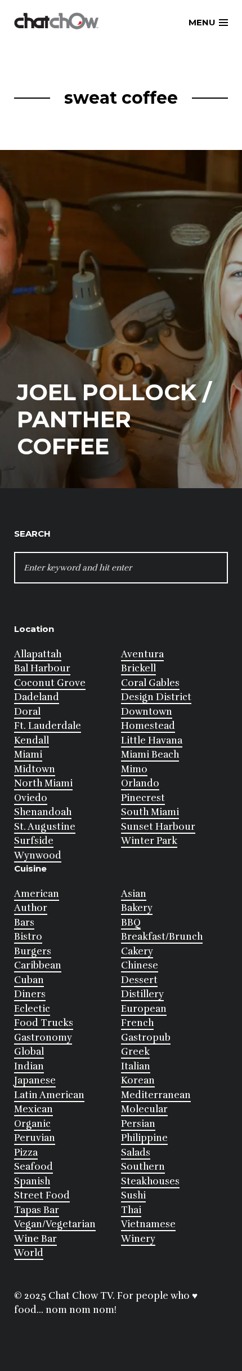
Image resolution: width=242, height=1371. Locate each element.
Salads (135, 1152)
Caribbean (37, 965)
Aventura (142, 654)
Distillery (142, 994)
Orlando (140, 783)
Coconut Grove (50, 683)
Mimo (134, 769)
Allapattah (37, 654)
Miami (28, 754)
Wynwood (37, 855)
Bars (24, 922)
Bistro (28, 937)
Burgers (32, 951)
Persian (138, 1124)
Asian (133, 894)
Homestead (148, 726)
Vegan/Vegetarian (55, 1224)
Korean (138, 1080)
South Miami (150, 812)
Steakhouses (150, 1181)
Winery (138, 1239)
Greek (135, 1052)
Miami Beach (150, 754)
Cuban (29, 980)
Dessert (139, 980)
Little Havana (151, 740)
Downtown (146, 712)
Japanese (35, 1080)
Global (29, 1052)
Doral (27, 712)
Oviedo (30, 798)
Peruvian (34, 1138)
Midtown (34, 769)
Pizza (26, 1152)
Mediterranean (156, 1095)
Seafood (33, 1167)
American (36, 894)
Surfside (33, 841)
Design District (156, 697)
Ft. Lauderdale (47, 726)
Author (30, 908)
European (144, 1009)
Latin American (49, 1095)
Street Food (42, 1195)
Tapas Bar (36, 1210)
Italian (135, 1066)
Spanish (32, 1181)
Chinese (139, 965)
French (137, 1023)
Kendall (31, 740)
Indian (29, 1066)
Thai (131, 1210)
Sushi (133, 1195)
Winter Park (149, 841)
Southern (143, 1167)
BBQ (131, 922)
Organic (32, 1124)
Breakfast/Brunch (162, 937)
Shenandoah (42, 812)
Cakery (137, 951)
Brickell (138, 668)
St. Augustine (44, 827)
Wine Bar (35, 1239)
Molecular (144, 1109)
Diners (30, 994)
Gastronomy (43, 1037)
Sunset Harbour (158, 827)
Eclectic (32, 1009)
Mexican (33, 1109)
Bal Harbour (42, 668)
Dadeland (36, 697)
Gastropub (146, 1037)
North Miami (43, 783)
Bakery (137, 908)
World (28, 1253)
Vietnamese (148, 1224)
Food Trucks (43, 1023)
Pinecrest (143, 798)
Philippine (144, 1138)
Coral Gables (150, 683)
